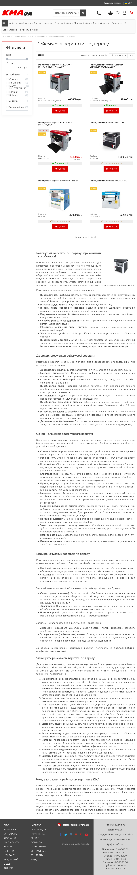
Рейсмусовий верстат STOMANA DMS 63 (58, 180)
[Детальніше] (79, 85)
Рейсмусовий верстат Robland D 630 (107, 122)
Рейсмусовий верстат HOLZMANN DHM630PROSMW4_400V (55, 66)
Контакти (10, 855)
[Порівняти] (79, 80)
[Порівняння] (110, 13)
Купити (61, 110)
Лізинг (8, 846)
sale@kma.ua (115, 829)
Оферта (9, 868)
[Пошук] (83, 13)
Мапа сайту (11, 842)
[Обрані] (117, 13)
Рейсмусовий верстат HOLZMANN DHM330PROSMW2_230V (106, 66)
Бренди (9, 851)
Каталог (36, 825)
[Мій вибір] (79, 75)
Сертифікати (39, 851)
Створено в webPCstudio (76, 844)
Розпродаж (38, 829)
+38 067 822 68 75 (115, 824)
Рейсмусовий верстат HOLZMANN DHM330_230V (55, 123)
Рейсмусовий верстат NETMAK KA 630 (108, 180)
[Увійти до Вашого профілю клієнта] (124, 13)
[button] (5, 23)
